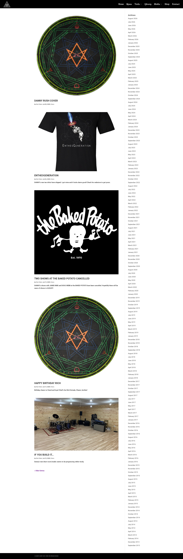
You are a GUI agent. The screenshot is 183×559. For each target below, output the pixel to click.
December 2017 (133, 381)
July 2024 (131, 106)
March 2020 (132, 287)
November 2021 (134, 217)
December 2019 (133, 298)
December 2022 (133, 172)
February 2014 (133, 538)
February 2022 (133, 207)
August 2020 (132, 270)
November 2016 (134, 427)
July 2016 (131, 441)
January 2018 (133, 378)
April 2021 (132, 242)
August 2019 (132, 312)
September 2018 (134, 350)
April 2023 (132, 158)
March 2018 (132, 371)
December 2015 (133, 465)
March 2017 (132, 413)
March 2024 (132, 120)
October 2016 (133, 430)
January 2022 (133, 210)
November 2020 (134, 259)
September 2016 (134, 434)
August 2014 (132, 521)
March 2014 (132, 535)
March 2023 (132, 162)
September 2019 (134, 308)
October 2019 (133, 305)
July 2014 (131, 524)
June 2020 (132, 277)
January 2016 (133, 462)
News (129, 4)
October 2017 (133, 388)
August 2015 (132, 479)
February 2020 (133, 291)
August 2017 (132, 395)
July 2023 (131, 148)
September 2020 (134, 266)
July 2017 (131, 399)
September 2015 (134, 476)
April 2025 (132, 74)
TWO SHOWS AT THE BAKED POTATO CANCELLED (61, 278)
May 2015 (131, 490)
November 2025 (134, 50)
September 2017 (134, 392)
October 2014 (133, 514)
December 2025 (133, 46)
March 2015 (132, 497)
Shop (167, 4)
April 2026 (132, 32)
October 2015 (133, 472)
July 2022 (131, 189)
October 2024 (133, 95)
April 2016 (132, 451)
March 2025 (132, 78)
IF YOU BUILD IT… (44, 454)
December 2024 (133, 88)
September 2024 (134, 99)
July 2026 (131, 22)
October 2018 (133, 346)
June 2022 (132, 193)
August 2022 (132, 186)
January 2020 (133, 294)
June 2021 (132, 235)
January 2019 (133, 336)
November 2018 (134, 343)
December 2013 (133, 542)
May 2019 (131, 322)
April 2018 (132, 367)
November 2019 (134, 301)
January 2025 (133, 85)
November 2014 (134, 511)
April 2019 (132, 326)
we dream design (53, 556)
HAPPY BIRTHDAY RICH (47, 383)
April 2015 (132, 493)
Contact (176, 4)
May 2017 (131, 406)
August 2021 (132, 228)
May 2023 (131, 155)
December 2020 (133, 256)
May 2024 (131, 113)
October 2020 (133, 263)
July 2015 (131, 483)
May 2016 (131, 448)
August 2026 (132, 18)
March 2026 (132, 36)
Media (157, 4)
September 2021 (134, 224)
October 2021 (133, 221)
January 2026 (133, 43)
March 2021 (132, 245)
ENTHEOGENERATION (46, 175)
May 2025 (131, 71)
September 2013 (134, 545)
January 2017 (133, 420)
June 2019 (132, 319)
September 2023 (134, 141)
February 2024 (133, 123)
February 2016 (133, 458)
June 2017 (132, 402)
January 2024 (133, 127)
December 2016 (133, 423)
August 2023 (132, 144)
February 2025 (133, 81)
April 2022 (132, 200)
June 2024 (132, 109)
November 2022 (134, 175)
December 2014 (133, 507)
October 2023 (133, 137)
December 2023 (133, 130)
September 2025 (134, 57)
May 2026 (131, 29)
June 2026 (132, 25)
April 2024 (132, 116)
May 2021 (131, 238)
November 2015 (134, 469)
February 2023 (133, 165)
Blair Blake (39, 104)
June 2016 (132, 444)
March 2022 (132, 203)
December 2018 (133, 340)
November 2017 (134, 385)
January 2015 (133, 504)
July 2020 (131, 273)
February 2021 (133, 249)
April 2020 (132, 284)
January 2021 (133, 252)
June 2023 (132, 151)
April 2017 (132, 409)
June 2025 (132, 67)
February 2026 (133, 39)
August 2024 (132, 102)
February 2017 (133, 416)
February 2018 (133, 374)
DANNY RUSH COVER (46, 100)
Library (148, 4)
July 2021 (131, 231)
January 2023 (133, 169)
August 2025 (132, 60)
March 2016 (132, 455)
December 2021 (133, 214)
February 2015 (133, 500)
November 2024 (134, 92)
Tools (137, 4)
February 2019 (133, 333)
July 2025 (131, 64)
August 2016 (132, 437)
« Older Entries (39, 471)
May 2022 (131, 196)
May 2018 (131, 364)
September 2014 (134, 517)
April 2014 (132, 531)
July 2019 (131, 315)
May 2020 (131, 280)
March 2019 (132, 329)
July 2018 (131, 357)
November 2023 (134, 134)
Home (121, 4)
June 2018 (132, 360)
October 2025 (133, 53)
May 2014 (131, 528)
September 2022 (134, 182)
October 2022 (133, 179)
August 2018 (132, 353)
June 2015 (132, 486)
